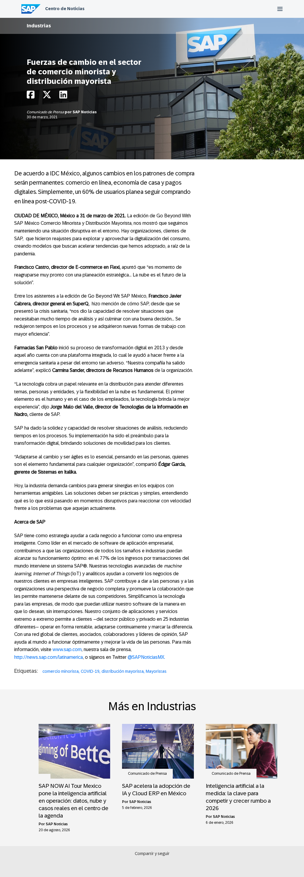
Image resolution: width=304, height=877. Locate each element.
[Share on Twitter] (46, 96)
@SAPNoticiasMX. (146, 657)
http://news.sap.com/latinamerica (48, 657)
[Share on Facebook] (30, 96)
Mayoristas (156, 671)
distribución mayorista (123, 671)
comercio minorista (60, 671)
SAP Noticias (85, 112)
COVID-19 (90, 671)
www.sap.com (67, 649)
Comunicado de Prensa (46, 112)
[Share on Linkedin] (63, 96)
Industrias (39, 25)
